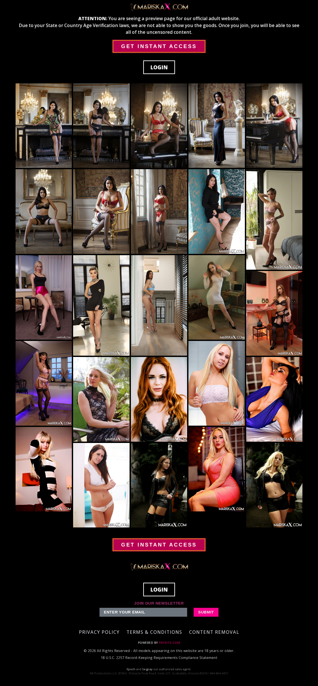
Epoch (131, 669)
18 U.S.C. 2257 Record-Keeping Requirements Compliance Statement (159, 657)
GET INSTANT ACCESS (159, 46)
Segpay (147, 669)
